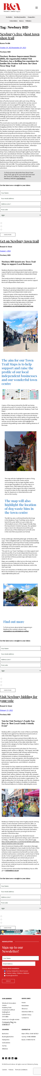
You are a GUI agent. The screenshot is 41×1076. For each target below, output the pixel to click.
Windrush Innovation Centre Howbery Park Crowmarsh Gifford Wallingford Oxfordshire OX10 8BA (9, 1010)
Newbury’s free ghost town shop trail (19, 36)
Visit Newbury (20, 178)
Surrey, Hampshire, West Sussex (13, 223)
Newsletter (25, 1006)
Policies (11, 1070)
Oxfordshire (14, 21)
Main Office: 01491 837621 (30, 1034)
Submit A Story (26, 1015)
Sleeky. (36, 1064)
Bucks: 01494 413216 (28, 1040)
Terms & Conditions (21, 1070)
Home (24, 1003)
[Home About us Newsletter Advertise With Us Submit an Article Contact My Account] (36, 8)
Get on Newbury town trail (19, 241)
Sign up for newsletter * (8, 190)
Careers (4, 1070)
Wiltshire (28, 21)
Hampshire (31, 17)
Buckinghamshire (20, 17)
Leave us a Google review (10, 1019)
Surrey (21, 21)
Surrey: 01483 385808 (29, 1037)
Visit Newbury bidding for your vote (18, 698)
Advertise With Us (27, 1012)
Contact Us (25, 1018)
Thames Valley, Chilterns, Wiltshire (13, 226)
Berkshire (9, 17)
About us (25, 1009)
